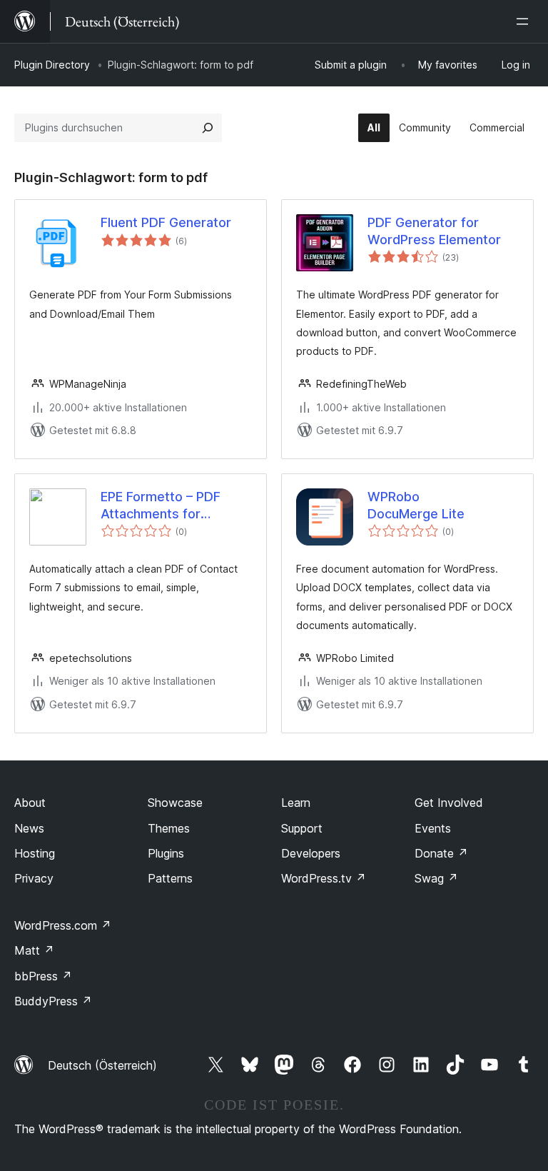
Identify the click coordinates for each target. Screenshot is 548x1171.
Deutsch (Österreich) (102, 1065)
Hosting (34, 853)
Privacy (34, 878)
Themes (169, 828)
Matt (34, 950)
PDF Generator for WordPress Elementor (434, 230)
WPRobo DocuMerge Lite (416, 505)
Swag (436, 878)
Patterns (170, 878)
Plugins (166, 853)
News (29, 828)
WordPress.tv (323, 878)
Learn (295, 802)
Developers (310, 853)
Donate (441, 853)
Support (302, 828)
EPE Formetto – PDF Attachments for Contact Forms (160, 505)
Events (433, 828)
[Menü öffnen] (525, 21)
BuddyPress (53, 1001)
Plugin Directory (52, 65)
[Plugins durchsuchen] (207, 128)
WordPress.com (62, 925)
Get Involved (449, 802)
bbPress (43, 976)
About (30, 802)
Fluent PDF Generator (166, 222)
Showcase (175, 802)
